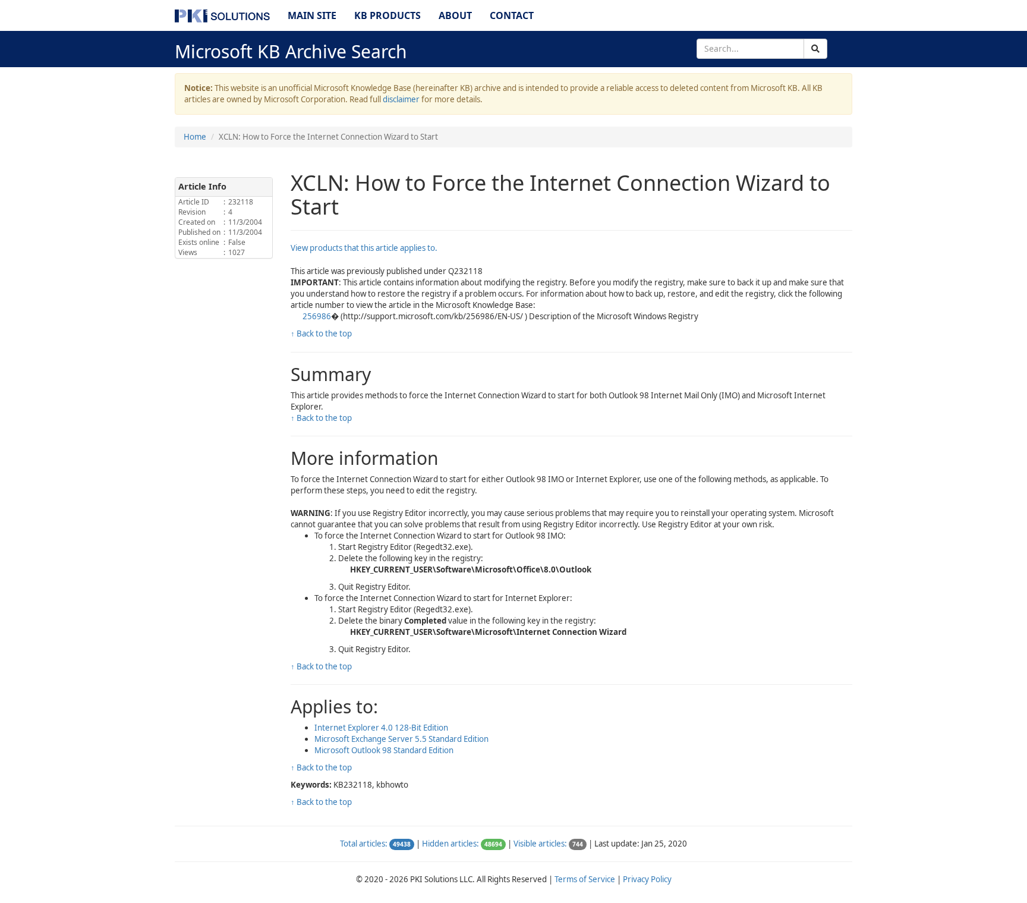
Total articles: (364, 843)
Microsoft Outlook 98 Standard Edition (383, 750)
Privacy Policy (647, 879)
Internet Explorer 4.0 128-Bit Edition (381, 727)
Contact (512, 15)
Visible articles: (540, 843)
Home (195, 136)
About (455, 15)
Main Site (312, 15)
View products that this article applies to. (364, 248)
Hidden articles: (450, 843)
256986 (317, 316)
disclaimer (401, 99)
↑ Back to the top (321, 333)
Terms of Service (585, 879)
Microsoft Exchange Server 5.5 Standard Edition (401, 739)
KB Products (387, 15)
